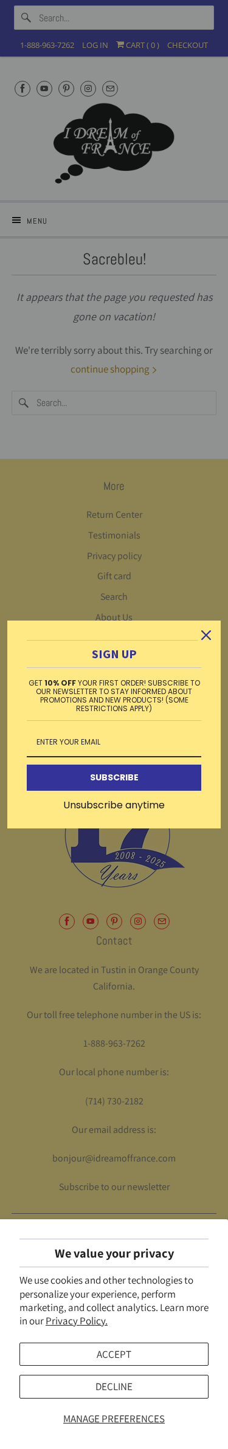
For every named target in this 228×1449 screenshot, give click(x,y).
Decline (114, 1386)
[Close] (206, 635)
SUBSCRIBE (114, 777)
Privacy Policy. (77, 1320)
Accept (114, 1354)
